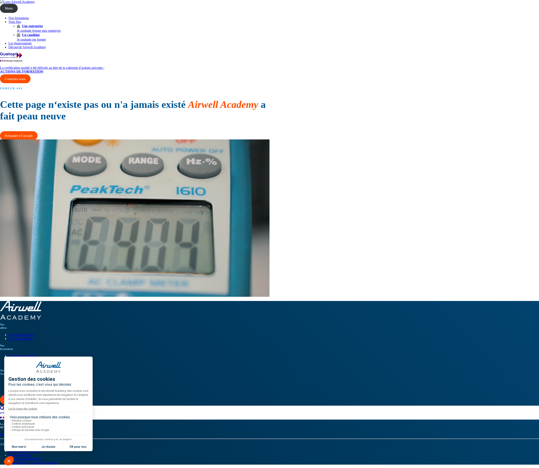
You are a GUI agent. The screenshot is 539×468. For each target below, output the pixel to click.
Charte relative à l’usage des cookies (32, 462)
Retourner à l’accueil (18, 136)
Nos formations (18, 18)
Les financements (20, 43)
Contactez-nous (15, 78)
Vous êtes (14, 22)
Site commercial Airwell (24, 451)
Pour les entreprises (21, 335)
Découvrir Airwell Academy (27, 47)
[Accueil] (17, 2)
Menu (9, 8)
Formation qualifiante (22, 356)
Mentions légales (19, 455)
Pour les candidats (20, 338)
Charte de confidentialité (24, 459)
